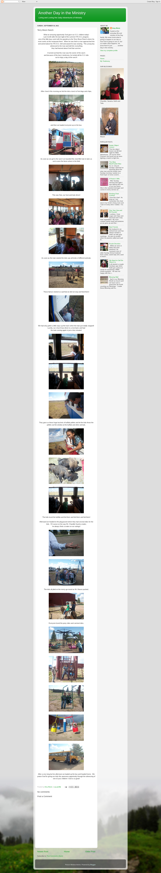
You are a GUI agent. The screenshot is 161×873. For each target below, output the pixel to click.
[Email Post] (65, 787)
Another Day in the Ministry (62, 13)
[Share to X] (74, 787)
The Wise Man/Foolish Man (115, 163)
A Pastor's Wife (114, 179)
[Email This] (70, 787)
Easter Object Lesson (114, 146)
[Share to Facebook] (76, 787)
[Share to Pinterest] (78, 787)
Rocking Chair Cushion (114, 194)
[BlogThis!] (72, 787)
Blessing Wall (113, 277)
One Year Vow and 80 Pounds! (115, 211)
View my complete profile (109, 50)
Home (67, 851)
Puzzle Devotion (114, 244)
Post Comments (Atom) (55, 856)
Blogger (93, 865)
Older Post (90, 851)
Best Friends (113, 227)
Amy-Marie (116, 28)
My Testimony (105, 61)
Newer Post (42, 851)
